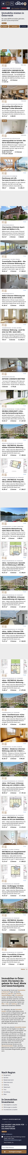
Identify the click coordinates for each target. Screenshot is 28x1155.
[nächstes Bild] (26, 56)
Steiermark (7, 1087)
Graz (7, 1004)
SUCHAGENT (5, 26)
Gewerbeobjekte (7, 995)
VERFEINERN (24, 26)
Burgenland (7, 1075)
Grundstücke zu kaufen (10, 1109)
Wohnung (5, 993)
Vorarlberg (7, 1092)
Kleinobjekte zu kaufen (10, 1105)
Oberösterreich (8, 1082)
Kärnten (6, 1077)
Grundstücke (19, 995)
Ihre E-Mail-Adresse (5, 1144)
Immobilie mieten (20, 1027)
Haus (12, 993)
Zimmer (18, 993)
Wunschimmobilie (7, 1046)
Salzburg (6, 1085)
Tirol (5, 1089)
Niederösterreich (9, 1080)
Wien (5, 1094)
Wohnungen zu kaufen (10, 1107)
